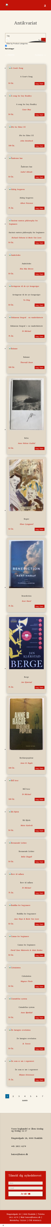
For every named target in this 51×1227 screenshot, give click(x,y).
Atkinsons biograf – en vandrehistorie (26, 326)
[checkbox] (18, 47)
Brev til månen (26, 882)
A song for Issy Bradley (26, 104)
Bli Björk (26, 820)
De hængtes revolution (26, 1038)
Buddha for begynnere (26, 914)
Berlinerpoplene (26, 758)
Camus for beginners (26, 945)
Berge (26, 677)
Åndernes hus (26, 167)
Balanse (26, 357)
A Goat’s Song (26, 76)
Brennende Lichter (26, 851)
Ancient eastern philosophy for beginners (26, 232)
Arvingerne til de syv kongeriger (26, 295)
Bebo (26, 438)
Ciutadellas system (26, 1007)
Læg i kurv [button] (39, 84)
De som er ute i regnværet (26, 1069)
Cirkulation (26, 976)
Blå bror (26, 789)
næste (25, 1100)
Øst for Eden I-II (26, 135)
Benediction (26, 596)
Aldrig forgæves (26, 198)
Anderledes (26, 263)
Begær (26, 519)
